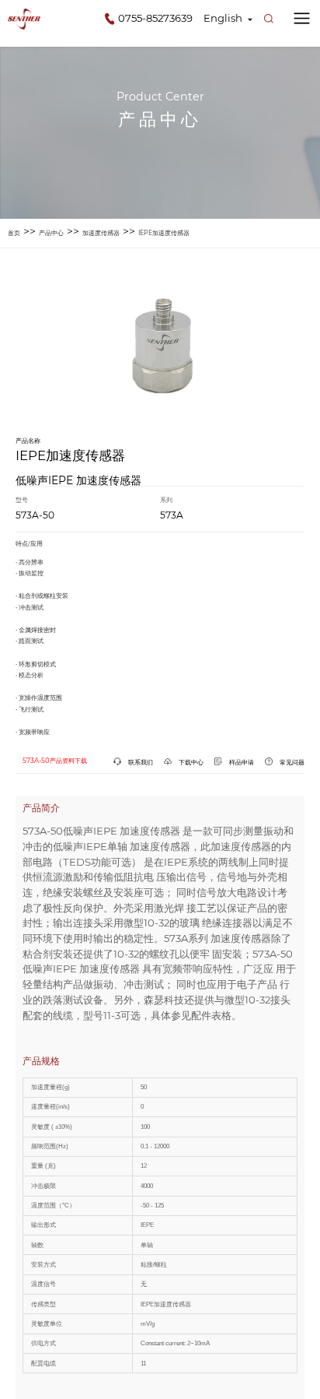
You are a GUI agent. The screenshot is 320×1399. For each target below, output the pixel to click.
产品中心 (51, 233)
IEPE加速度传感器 (164, 233)
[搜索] (268, 18)
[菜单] (301, 18)
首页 (14, 233)
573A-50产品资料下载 (55, 760)
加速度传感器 (101, 233)
